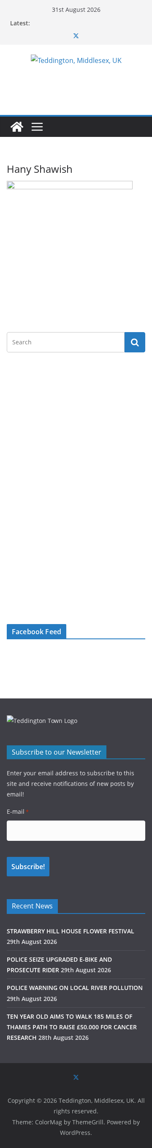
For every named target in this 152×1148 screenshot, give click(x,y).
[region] (76, 423)
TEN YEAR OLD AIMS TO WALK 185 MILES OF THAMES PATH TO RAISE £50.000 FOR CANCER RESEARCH (72, 1027)
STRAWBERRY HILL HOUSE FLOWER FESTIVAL (70, 931)
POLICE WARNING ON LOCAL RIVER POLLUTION (75, 988)
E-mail (18, 811)
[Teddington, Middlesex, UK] (17, 127)
